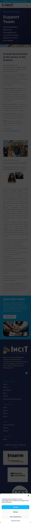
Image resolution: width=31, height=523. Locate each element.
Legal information (15, 520)
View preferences (15, 517)
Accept (15, 507)
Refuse (15, 512)
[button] (28, 496)
